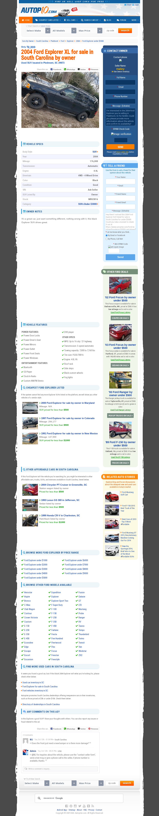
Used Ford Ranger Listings (120, 410)
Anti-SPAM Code (120, 244)
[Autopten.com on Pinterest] (71, 806)
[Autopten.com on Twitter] (79, 806)
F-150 (54, 613)
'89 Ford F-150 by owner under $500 (120, 444)
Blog (109, 20)
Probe (81, 613)
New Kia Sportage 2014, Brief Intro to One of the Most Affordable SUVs (127, 551)
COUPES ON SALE (119, 318)
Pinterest (94, 69)
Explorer (55, 596)
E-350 (26, 634)
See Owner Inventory (121, 72)
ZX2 (80, 655)
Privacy (91, 810)
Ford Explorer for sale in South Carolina (40, 686)
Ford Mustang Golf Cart (127, 493)
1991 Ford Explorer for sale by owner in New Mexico (69, 433)
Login (136, 5)
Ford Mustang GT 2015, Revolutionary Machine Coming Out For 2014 (128, 536)
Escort (27, 655)
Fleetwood (56, 642)
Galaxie (82, 596)
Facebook (57, 69)
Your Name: (120, 177)
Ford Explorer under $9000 (76, 573)
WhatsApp (71, 69)
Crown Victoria (31, 617)
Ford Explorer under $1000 (35, 560)
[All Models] (64, 30)
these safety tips (122, 152)
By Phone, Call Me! (115, 239)
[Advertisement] (60, 133)
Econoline (28, 642)
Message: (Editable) (120, 106)
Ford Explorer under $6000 (76, 560)
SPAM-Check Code (120, 129)
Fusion (82, 592)
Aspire (27, 596)
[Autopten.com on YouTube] (84, 806)
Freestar (55, 655)
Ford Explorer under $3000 (35, 569)
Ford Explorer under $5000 (35, 577)
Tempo (82, 630)
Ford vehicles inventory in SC (35, 690)
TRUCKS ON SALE (119, 463)
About (79, 810)
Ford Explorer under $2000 (35, 564)
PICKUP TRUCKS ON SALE (120, 416)
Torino (81, 638)
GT (80, 600)
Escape (27, 651)
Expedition (56, 592)
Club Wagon (29, 609)
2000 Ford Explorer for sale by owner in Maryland (68, 403)
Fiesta (54, 634)
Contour (28, 613)
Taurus (81, 626)
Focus (54, 651)
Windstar (82, 651)
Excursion (28, 659)
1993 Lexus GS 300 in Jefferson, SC (60, 500)
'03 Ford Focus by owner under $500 (120, 346)
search (125, 30)
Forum (123, 20)
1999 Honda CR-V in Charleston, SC (60, 515)
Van (80, 646)
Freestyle (55, 659)
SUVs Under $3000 (87, 204)
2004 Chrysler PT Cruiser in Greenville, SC (64, 484)
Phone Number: (120, 96)
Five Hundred (57, 638)
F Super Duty (57, 605)
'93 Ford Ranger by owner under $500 (120, 394)
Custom (28, 621)
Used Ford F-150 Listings (120, 457)
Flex (53, 646)
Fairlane (54, 630)
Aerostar (28, 592)
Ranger (82, 617)
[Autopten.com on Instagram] (75, 806)
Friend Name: (120, 194)
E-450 (26, 638)
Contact (99, 810)
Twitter (83, 69)
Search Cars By (91, 20)
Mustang (82, 609)
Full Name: (120, 77)
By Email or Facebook (116, 235)
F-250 (54, 617)
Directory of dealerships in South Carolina (41, 704)
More (134, 20)
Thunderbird (84, 634)
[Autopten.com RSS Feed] (92, 806)
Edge (26, 646)
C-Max (27, 605)
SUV (95, 151)
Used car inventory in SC (33, 682)
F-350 (54, 621)
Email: (120, 87)
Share (129, 5)
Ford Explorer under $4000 (35, 573)
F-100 (54, 609)
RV (80, 621)
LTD (80, 605)
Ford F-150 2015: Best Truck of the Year (128, 508)
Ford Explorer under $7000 (76, 564)
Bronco (27, 600)
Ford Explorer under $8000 (76, 569)
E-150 (26, 626)
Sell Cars (71, 20)
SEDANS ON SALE (119, 365)
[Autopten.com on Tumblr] (88, 806)
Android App (62, 810)
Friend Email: (120, 202)
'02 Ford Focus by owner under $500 (120, 299)
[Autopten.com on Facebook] (66, 806)
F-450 (54, 626)
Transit (82, 642)
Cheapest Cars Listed (49, 20)
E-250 (26, 630)
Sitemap (72, 810)
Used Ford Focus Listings (120, 312)
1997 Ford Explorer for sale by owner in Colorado (68, 418)
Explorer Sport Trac (59, 600)
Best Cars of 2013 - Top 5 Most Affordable (128, 522)
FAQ (85, 810)
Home (27, 20)
